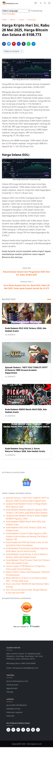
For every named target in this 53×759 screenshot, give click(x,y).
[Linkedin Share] (19, 44)
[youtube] (18, 730)
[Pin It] (14, 44)
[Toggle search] (45, 3)
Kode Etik (10, 716)
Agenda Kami (12, 688)
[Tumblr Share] (24, 44)
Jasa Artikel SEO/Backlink (16, 705)
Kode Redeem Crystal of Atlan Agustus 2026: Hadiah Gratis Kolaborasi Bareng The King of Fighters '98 (27, 536)
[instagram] (36, 3)
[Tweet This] (9, 44)
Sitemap (9, 692)
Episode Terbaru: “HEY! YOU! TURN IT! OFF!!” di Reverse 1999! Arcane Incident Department (26, 370)
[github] (38, 730)
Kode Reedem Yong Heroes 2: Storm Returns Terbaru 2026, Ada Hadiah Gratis (25, 450)
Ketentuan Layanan (14, 712)
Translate (11, 13)
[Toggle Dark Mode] (41, 3)
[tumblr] (33, 730)
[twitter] (28, 730)
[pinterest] (13, 730)
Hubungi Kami (12, 685)
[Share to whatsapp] (29, 44)
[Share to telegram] (33, 44)
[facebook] (23, 730)
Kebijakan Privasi (13, 708)
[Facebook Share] (4, 44)
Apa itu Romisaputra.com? (17, 681)
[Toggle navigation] (49, 3)
